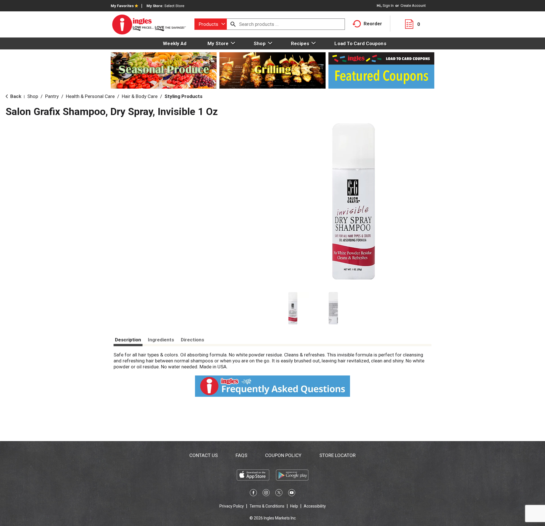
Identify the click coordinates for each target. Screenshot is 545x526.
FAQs (241, 455)
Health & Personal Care (90, 96)
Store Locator (337, 455)
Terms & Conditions (267, 506)
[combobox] (210, 24)
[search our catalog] (233, 24)
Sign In (388, 5)
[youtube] (291, 493)
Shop (32, 96)
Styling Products (183, 96)
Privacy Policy (231, 506)
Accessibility (315, 506)
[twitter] (278, 493)
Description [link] (128, 340)
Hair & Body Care (140, 96)
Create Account (413, 5)
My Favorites (122, 6)
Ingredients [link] (161, 340)
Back (15, 96)
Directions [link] (192, 340)
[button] (292, 308)
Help (294, 506)
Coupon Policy (283, 455)
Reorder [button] (373, 23)
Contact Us (203, 455)
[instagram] (266, 493)
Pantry (52, 96)
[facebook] (253, 493)
